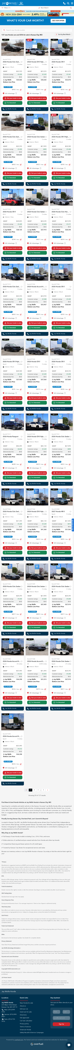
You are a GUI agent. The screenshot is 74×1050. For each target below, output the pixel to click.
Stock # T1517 (7, 434)
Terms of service (25, 1027)
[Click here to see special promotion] (37, 11)
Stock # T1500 (7, 584)
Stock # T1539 (7, 209)
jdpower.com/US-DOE (57, 984)
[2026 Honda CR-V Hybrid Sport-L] (37, 422)
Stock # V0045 (56, 509)
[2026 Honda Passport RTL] (12, 422)
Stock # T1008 (31, 659)
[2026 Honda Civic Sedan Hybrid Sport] (12, 47)
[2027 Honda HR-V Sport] (61, 497)
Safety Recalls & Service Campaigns (32, 1032)
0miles (20, 64)
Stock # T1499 (31, 584)
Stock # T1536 (55, 59)
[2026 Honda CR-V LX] (61, 47)
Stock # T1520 (31, 359)
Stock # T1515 (7, 284)
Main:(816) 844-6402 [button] (8, 1011)
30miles (19, 664)
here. (54, 944)
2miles (20, 514)
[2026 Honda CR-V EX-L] (12, 197)
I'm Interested (11, 103)
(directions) (60, 872)
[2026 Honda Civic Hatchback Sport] (61, 197)
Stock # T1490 (7, 734)
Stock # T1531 (55, 434)
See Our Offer (58, 21)
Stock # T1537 (55, 209)
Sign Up (61, 1024)
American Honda (25, 1029)
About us (23, 1006)
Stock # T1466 (7, 509)
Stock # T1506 (31, 284)
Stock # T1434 (7, 659)
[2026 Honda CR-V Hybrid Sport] (37, 47)
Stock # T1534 (55, 284)
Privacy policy (24, 1024)
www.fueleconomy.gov (14, 883)
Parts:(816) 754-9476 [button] (8, 1020)
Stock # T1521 (7, 134)
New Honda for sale (26, 1003)
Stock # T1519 (55, 359)
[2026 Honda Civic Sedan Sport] (37, 122)
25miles (68, 664)
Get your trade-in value (14, 98)
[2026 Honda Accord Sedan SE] (37, 646)
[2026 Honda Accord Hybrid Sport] (37, 272)
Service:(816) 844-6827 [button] (9, 1015)
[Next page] (48, 790)
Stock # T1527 (31, 209)
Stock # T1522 (31, 509)
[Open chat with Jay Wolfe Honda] (69, 1045)
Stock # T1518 (7, 359)
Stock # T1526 (31, 134)
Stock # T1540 (55, 134)
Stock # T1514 (7, 59)
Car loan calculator (26, 1021)
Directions (23, 1015)
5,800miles (43, 664)
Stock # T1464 (55, 659)
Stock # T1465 (55, 584)
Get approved (24, 1018)
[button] (64, 3)
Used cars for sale (26, 1012)
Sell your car (24, 1009)
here (32, 944)
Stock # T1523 (31, 434)
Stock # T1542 (31, 59)
